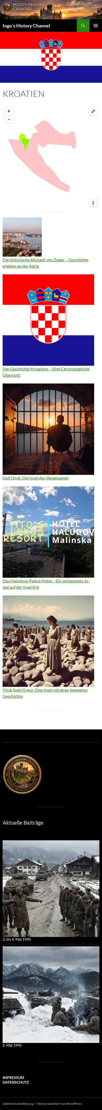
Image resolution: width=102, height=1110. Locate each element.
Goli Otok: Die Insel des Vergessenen (36, 477)
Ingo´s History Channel (26, 25)
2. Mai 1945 (12, 1045)
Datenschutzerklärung (18, 1104)
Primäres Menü (95, 25)
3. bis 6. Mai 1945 (17, 939)
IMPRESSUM (13, 1077)
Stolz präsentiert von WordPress (59, 1104)
